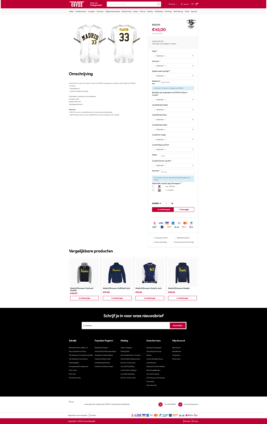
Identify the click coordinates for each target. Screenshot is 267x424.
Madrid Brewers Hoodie (179, 288)
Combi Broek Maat (159, 125)
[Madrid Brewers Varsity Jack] (149, 272)
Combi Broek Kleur (159, 115)
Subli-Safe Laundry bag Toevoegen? (166, 183)
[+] (172, 203)
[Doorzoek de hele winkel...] (159, 4)
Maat (154, 51)
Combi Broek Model (160, 105)
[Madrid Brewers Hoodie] (182, 272)
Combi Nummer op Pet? (161, 161)
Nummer (155, 61)
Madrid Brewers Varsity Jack (148, 288)
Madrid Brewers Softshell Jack (116, 288)
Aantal (155, 203)
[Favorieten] (192, 4)
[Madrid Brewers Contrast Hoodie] (84, 272)
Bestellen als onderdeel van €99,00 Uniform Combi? (169, 93)
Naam (154, 155)
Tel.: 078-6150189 (170, 404)
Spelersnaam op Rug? (160, 71)
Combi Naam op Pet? (160, 145)
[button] (164, 209)
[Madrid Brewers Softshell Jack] (117, 272)
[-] (160, 203)
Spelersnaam (156, 82)
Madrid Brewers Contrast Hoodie (81, 289)
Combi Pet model (159, 135)
